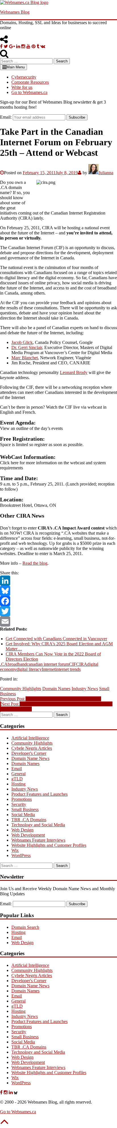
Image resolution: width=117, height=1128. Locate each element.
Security (18, 804)
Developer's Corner (28, 753)
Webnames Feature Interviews (38, 840)
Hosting (18, 784)
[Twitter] (58, 611)
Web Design (22, 829)
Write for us (21, 87)
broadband (17, 664)
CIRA (81, 664)
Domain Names (56, 688)
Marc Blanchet (24, 357)
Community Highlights (20, 688)
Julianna (106, 172)
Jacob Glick (22, 342)
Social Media (23, 814)
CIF (72, 664)
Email (16, 768)
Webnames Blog (15, 12)
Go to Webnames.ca (29, 92)
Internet (48, 669)
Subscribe (77, 117)
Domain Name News (30, 758)
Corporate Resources (30, 82)
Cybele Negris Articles (31, 748)
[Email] (58, 621)
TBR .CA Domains (28, 819)
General (18, 773)
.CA (4, 664)
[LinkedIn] (58, 580)
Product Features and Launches (39, 794)
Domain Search (25, 927)
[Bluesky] (58, 591)
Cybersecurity (23, 77)
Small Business (25, 809)
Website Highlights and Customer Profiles (48, 845)
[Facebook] (58, 601)
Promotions (21, 799)
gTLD (17, 778)
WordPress (21, 855)
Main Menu (16, 67)
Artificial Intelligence (30, 738)
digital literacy (29, 669)
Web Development (28, 835)
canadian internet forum (48, 664)
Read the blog (34, 563)
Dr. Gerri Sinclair (26, 347)
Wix (15, 850)
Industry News (85, 688)
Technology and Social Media (38, 824)
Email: (6, 117)
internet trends (68, 669)
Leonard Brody (73, 372)
